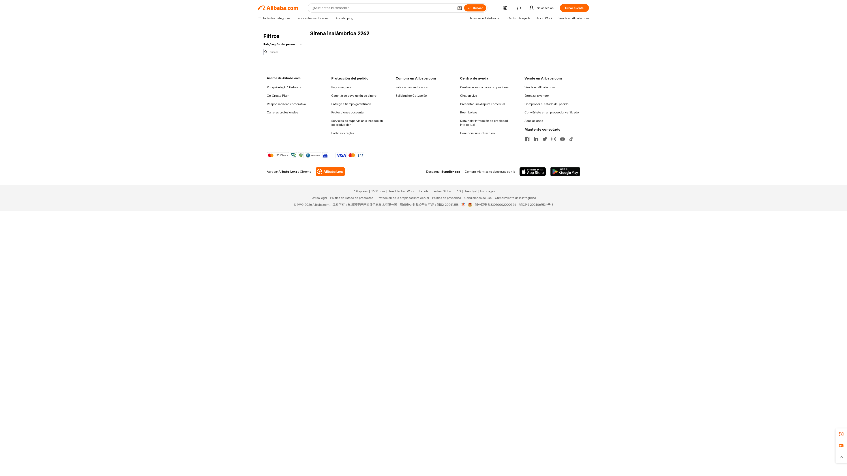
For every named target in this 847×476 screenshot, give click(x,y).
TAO (458, 191)
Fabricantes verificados (412, 87)
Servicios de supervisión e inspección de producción (357, 122)
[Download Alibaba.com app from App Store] (532, 171)
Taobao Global (441, 191)
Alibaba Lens (288, 171)
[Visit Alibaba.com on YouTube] (562, 139)
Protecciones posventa (347, 112)
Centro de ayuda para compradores (484, 87)
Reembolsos (468, 112)
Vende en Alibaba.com (540, 87)
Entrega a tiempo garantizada (351, 104)
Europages (487, 191)
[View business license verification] (463, 204)
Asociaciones (534, 120)
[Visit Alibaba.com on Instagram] (553, 139)
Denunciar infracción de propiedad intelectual (484, 122)
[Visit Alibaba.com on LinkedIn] (536, 139)
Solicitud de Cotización (411, 95)
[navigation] (283, 43)
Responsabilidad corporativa (286, 104)
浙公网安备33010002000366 (495, 204)
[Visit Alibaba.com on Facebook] (527, 139)
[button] (459, 8)
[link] (841, 434)
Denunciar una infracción (477, 133)
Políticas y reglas (342, 133)
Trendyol (470, 191)
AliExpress (361, 191)
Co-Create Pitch (278, 95)
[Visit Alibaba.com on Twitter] (544, 139)
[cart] (519, 8)
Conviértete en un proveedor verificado (552, 112)
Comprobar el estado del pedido (546, 104)
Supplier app (450, 171)
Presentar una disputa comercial (482, 104)
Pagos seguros (341, 87)
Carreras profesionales (282, 112)
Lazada (423, 191)
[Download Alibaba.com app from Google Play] (565, 171)
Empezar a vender (537, 95)
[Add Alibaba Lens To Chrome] (330, 171)
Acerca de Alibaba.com (283, 78)
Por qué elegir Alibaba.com (285, 87)
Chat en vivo (468, 95)
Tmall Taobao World (402, 191)
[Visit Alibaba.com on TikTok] (571, 139)
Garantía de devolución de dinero (354, 95)
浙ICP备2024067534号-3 (536, 204)
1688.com (378, 191)
